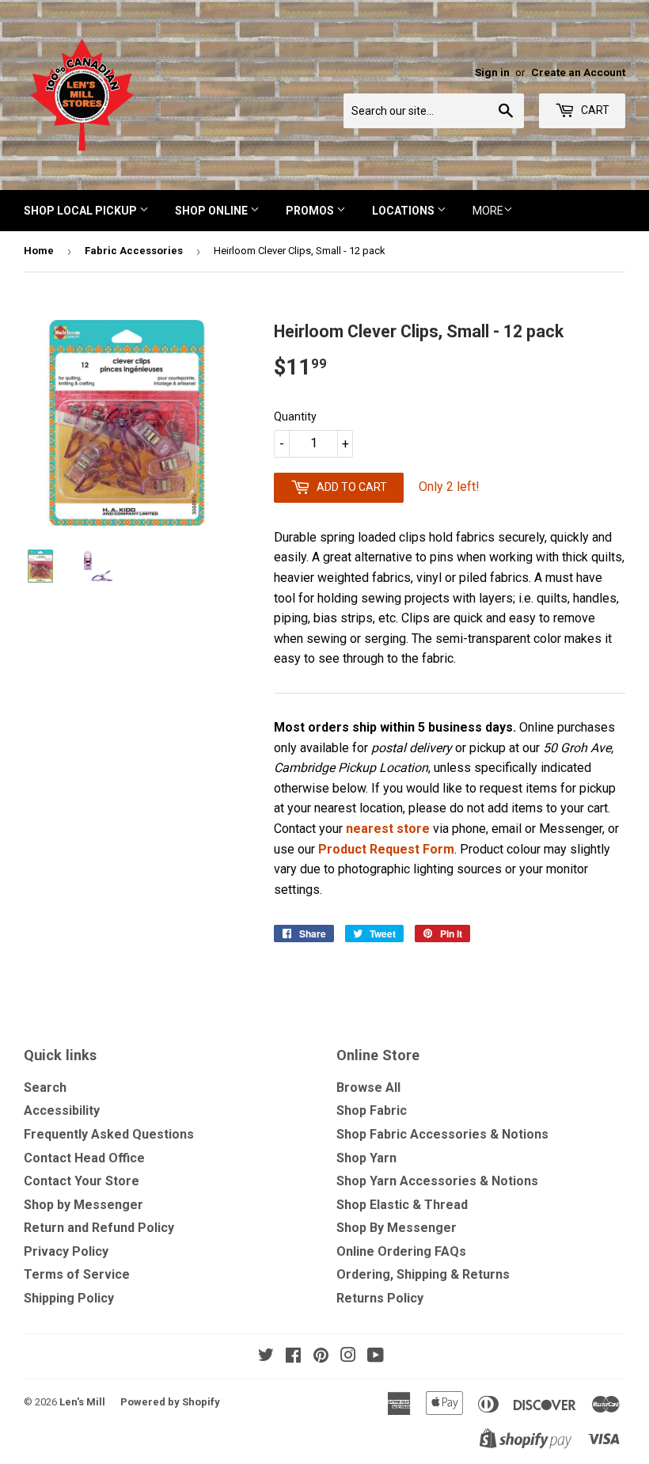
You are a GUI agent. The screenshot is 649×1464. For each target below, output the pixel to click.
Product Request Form (386, 849)
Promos (311, 210)
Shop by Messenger (83, 1204)
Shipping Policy (69, 1298)
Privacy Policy (66, 1251)
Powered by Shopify (170, 1402)
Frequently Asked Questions (109, 1134)
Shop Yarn (366, 1157)
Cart (594, 110)
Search (45, 1087)
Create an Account (578, 72)
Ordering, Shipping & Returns (423, 1274)
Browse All (368, 1087)
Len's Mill (82, 1402)
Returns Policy (379, 1298)
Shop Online (212, 210)
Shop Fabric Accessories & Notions (442, 1134)
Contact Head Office (84, 1157)
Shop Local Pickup (81, 210)
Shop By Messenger (396, 1227)
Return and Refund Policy (99, 1227)
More (488, 210)
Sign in (492, 72)
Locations (404, 210)
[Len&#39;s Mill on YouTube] (375, 1356)
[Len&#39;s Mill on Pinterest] (321, 1356)
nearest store (388, 828)
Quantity (295, 416)
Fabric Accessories (134, 251)
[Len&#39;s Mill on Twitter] (266, 1356)
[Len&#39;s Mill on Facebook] (293, 1356)
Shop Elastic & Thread (402, 1204)
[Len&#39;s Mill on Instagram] (348, 1356)
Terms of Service (77, 1274)
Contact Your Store (81, 1180)
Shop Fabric (371, 1110)
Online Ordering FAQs (401, 1251)
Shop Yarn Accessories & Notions (437, 1180)
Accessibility (62, 1110)
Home (39, 251)
